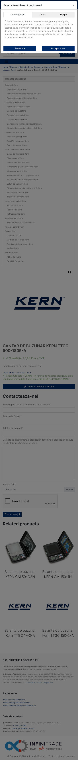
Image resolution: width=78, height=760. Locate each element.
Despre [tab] (63, 14)
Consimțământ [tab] (18, 14)
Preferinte (20, 48)
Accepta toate (58, 48)
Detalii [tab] (43, 14)
